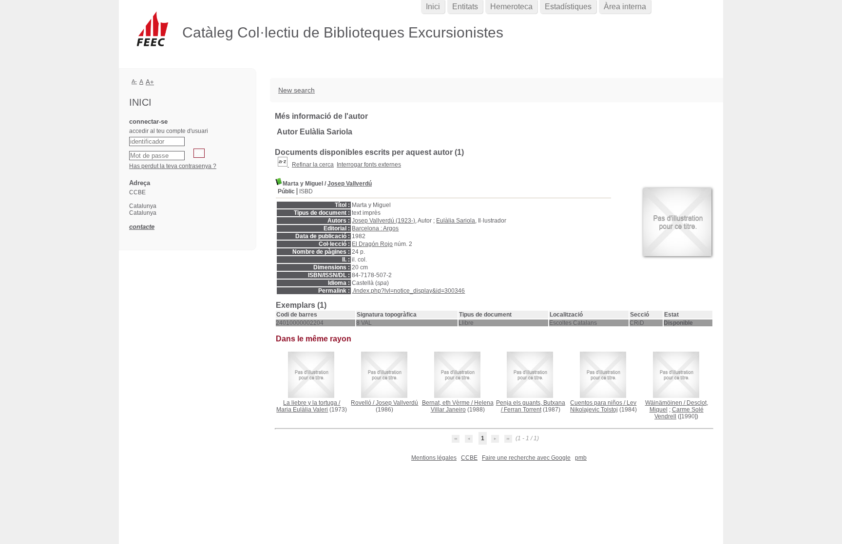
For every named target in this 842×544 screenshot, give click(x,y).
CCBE (469, 457)
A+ (150, 82)
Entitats (465, 6)
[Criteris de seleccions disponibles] (283, 164)
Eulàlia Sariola (455, 220)
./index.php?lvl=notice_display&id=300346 (408, 290)
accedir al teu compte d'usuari (168, 131)
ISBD (306, 191)
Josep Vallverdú (349, 183)
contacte (141, 226)
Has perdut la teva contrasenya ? (172, 166)
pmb (581, 457)
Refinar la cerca (313, 164)
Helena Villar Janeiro (462, 406)
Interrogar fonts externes (369, 164)
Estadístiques (568, 6)
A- (134, 81)
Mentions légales (434, 457)
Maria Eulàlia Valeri (302, 409)
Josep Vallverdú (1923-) (383, 220)
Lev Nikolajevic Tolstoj (603, 406)
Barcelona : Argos (375, 228)
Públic (286, 191)
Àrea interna (625, 6)
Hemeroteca (511, 6)
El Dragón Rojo (372, 244)
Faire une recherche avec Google (526, 457)
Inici (433, 6)
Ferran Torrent (522, 409)
